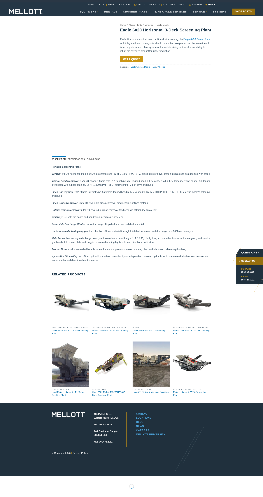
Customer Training (174, 5)
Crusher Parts (135, 11)
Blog (102, 5)
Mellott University (149, 5)
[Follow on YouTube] (74, 433)
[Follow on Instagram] (59, 433)
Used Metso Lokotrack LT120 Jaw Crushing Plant (68, 393)
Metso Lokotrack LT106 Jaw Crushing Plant (70, 332)
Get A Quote (131, 59)
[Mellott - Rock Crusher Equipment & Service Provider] (25, 11)
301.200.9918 (105, 424)
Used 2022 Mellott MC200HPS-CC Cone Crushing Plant (108, 393)
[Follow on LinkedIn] (69, 433)
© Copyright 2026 (61, 453)
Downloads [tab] (93, 159)
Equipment (87, 11)
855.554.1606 (247, 272)
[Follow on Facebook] (54, 433)
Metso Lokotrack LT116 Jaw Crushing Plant (110, 332)
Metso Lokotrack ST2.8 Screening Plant (189, 393)
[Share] (21, 479)
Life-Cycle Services (171, 11)
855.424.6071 (247, 279)
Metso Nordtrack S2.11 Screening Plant (149, 332)
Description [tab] (59, 159)
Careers (197, 5)
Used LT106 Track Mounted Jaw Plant (151, 392)
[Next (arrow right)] (12, 492)
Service (199, 11)
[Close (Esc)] (30, 479)
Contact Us (248, 261)
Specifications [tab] (76, 159)
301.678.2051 (105, 441)
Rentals (110, 11)
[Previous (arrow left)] (3, 492)
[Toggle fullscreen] (12, 479)
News (111, 5)
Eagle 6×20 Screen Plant (196, 39)
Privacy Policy (80, 453)
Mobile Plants (135, 25)
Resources (124, 5)
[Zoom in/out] (3, 479)
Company (91, 5)
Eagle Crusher (163, 25)
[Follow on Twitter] (64, 433)
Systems (219, 11)
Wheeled (149, 25)
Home (123, 25)
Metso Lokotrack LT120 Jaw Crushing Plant (191, 332)
